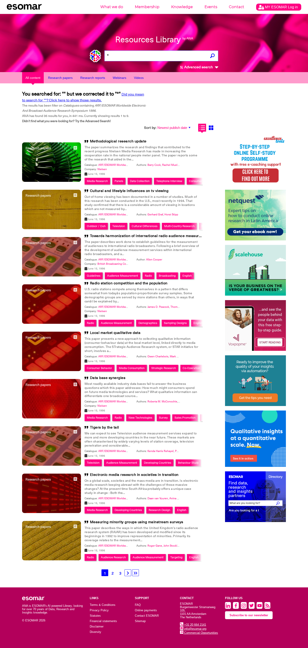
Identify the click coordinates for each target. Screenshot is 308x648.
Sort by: (150, 127)
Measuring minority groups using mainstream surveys (136, 522)
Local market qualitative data (115, 333)
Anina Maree (177, 498)
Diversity (95, 632)
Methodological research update (118, 141)
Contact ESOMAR (147, 615)
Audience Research (113, 557)
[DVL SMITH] (255, 160)
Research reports (92, 78)
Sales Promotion (185, 418)
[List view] (202, 128)
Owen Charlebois (157, 356)
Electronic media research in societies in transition (134, 474)
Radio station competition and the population (129, 283)
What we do (111, 7)
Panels (119, 181)
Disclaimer (96, 626)
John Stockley (171, 546)
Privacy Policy (99, 610)
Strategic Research (163, 368)
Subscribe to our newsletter (249, 615)
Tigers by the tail (104, 427)
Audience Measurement (122, 276)
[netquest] (255, 215)
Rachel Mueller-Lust (174, 165)
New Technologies (140, 418)
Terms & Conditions (102, 605)
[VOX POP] (255, 325)
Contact (236, 7)
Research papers (60, 78)
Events (211, 7)
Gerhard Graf (155, 214)
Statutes (95, 615)
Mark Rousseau (179, 356)
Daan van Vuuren (157, 498)
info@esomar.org (194, 628)
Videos (139, 78)
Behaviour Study (188, 463)
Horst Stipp (171, 214)
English (187, 276)
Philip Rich (181, 451)
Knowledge (182, 7)
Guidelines (93, 276)
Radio (148, 276)
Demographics (147, 323)
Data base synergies (108, 378)
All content (32, 78)
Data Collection (139, 181)
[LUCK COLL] (255, 270)
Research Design (159, 510)
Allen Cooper (154, 259)
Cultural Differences (144, 226)
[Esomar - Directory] (255, 496)
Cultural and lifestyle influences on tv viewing (129, 191)
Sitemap (140, 621)
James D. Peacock (158, 307)
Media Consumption (132, 368)
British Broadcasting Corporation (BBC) (121, 264)
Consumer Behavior (99, 368)
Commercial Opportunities (200, 632)
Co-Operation (191, 368)
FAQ (138, 605)
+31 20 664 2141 (194, 624)
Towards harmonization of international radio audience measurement (150, 236)
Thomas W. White (181, 307)
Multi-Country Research (179, 226)
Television (118, 226)
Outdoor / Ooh (96, 226)
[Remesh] (255, 439)
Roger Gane (154, 546)
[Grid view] (211, 128)
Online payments (146, 610)
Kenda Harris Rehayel (160, 451)
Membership (147, 7)
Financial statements (103, 621)
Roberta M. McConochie (162, 401)
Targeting (176, 557)
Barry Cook (154, 165)
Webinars (119, 78)
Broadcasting (167, 276)
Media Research (97, 181)
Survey (163, 418)
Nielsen (102, 169)
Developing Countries (157, 463)
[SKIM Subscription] (255, 380)
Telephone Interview (169, 181)
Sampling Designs (175, 323)
